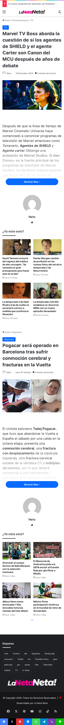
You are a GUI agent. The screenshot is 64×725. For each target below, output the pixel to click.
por (18, 664)
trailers (7, 670)
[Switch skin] (60, 13)
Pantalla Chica (42, 659)
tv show (26, 670)
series (27, 664)
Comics (16, 653)
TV (32, 20)
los (29, 659)
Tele (37, 664)
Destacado (50, 653)
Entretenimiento (20, 20)
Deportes (36, 653)
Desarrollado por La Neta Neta (32, 703)
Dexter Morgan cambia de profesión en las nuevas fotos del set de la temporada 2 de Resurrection (47, 264)
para (55, 659)
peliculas (8, 664)
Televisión (48, 664)
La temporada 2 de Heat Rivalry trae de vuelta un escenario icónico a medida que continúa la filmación (15, 308)
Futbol (20, 659)
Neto (9, 73)
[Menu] (4, 13)
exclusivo (8, 659)
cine (6, 653)
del (25, 653)
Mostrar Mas (31, 181)
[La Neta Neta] (32, 11)
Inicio (7, 20)
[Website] (32, 222)
